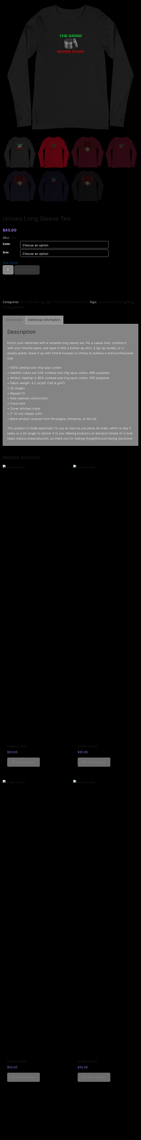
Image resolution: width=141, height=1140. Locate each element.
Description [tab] (14, 320)
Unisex (7, 307)
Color (6, 244)
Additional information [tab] (44, 320)
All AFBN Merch (31, 302)
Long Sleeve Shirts (111, 302)
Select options (25, 762)
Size (6, 252)
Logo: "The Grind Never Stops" (66, 302)
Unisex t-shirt (17, 746)
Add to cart (29, 269)
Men (130, 302)
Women (19, 307)
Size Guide (10, 263)
